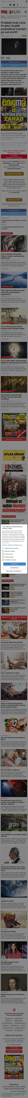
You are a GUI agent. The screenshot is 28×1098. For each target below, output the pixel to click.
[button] (14, 545)
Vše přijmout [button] (14, 564)
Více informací (5, 543)
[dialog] (14, 549)
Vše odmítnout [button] (14, 567)
